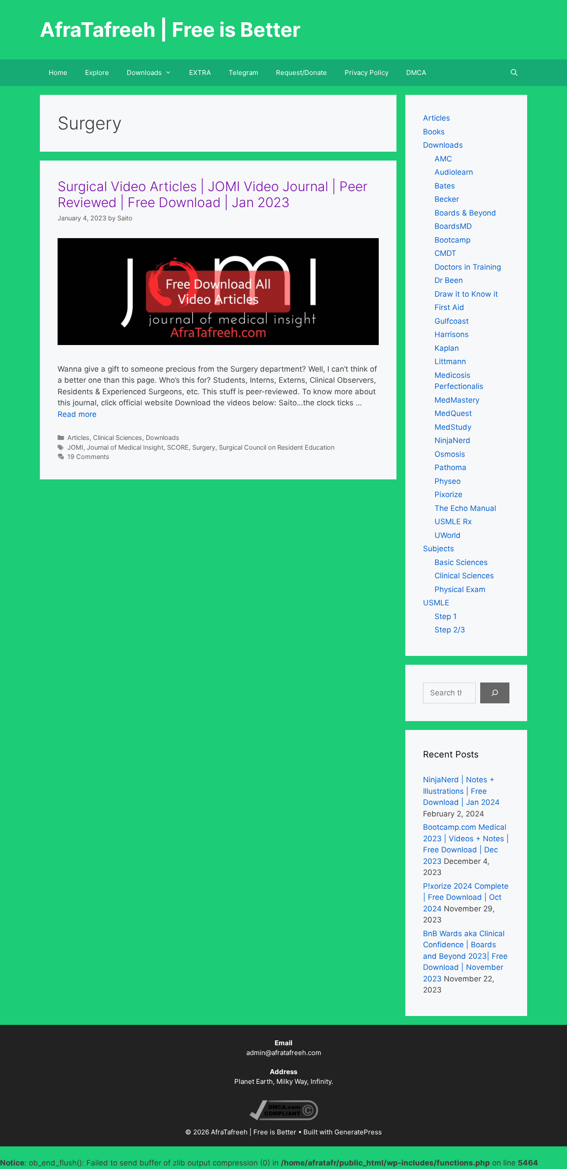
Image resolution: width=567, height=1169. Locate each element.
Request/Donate (301, 72)
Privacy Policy (366, 72)
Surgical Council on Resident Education (276, 447)
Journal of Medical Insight (125, 447)
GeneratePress (358, 1132)
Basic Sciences (461, 562)
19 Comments (88, 456)
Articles (78, 437)
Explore (97, 72)
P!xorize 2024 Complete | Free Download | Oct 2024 (466, 897)
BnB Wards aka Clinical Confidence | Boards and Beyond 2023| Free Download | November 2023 (465, 956)
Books (434, 131)
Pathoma (450, 467)
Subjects (438, 548)
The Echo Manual (465, 508)
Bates (445, 185)
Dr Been (449, 280)
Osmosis (450, 454)
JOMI (75, 447)
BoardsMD (453, 226)
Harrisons (452, 334)
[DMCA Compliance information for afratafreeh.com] (283, 1118)
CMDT (445, 253)
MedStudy (453, 427)
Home (58, 72)
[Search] (494, 693)
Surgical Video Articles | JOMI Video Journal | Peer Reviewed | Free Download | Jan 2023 (213, 194)
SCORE (178, 447)
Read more (77, 414)
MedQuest (453, 413)
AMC (443, 158)
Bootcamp (452, 239)
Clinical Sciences (117, 437)
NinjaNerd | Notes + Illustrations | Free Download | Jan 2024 (461, 791)
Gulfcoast (452, 321)
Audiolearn (454, 172)
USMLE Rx (453, 521)
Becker (447, 199)
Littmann (450, 361)
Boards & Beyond (465, 212)
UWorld (448, 535)
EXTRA (200, 72)
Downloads (162, 437)
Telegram (243, 72)
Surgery (203, 447)
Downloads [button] (144, 72)
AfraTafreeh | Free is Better (170, 29)
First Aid (449, 307)
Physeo (448, 481)
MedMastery (457, 400)
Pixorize (448, 494)
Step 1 (446, 616)
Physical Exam (460, 589)
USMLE (436, 602)
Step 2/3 (450, 629)
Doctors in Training (468, 267)
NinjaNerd (452, 440)
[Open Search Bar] (514, 72)
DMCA (416, 72)
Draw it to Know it (466, 294)
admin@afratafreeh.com (283, 1052)
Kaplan (447, 348)
